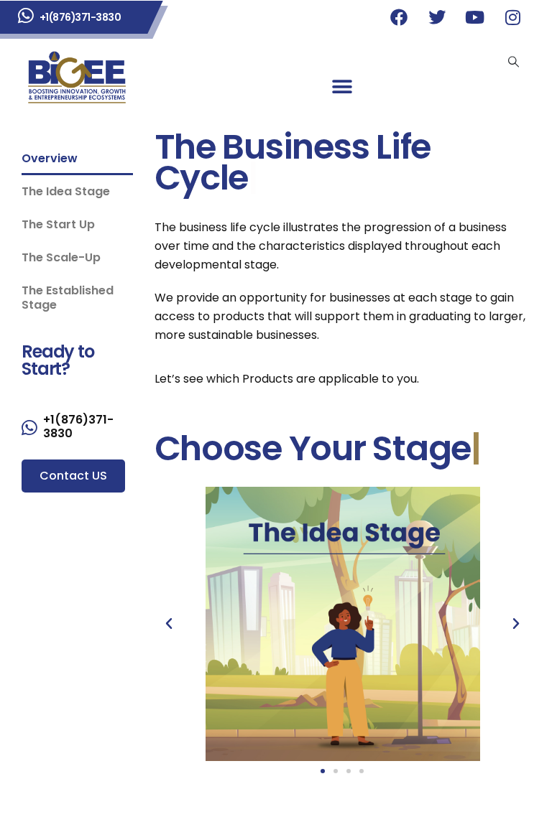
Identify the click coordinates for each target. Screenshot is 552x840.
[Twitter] (437, 17)
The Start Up (58, 224)
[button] (342, 87)
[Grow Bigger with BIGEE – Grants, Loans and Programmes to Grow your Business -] (77, 77)
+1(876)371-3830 (80, 17)
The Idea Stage (66, 191)
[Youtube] (475, 17)
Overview (50, 158)
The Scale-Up (61, 257)
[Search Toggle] (513, 61)
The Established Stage (68, 297)
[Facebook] (399, 17)
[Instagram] (513, 17)
